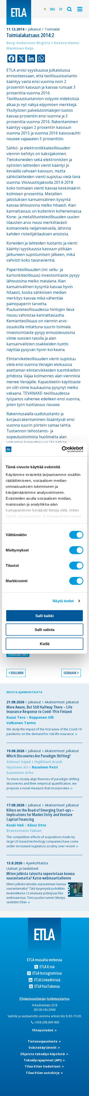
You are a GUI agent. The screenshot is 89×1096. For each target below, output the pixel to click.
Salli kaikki (44, 615)
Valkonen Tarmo (21, 722)
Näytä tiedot (63, 601)
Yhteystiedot (43, 1030)
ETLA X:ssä (47, 966)
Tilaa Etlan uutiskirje (43, 1073)
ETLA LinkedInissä (46, 980)
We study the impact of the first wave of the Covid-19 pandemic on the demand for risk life (44, 731)
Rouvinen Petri (45, 767)
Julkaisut (34, 29)
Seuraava (70, 673)
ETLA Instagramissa (47, 973)
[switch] (76, 550)
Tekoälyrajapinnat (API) (43, 1060)
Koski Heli (15, 825)
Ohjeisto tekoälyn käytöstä (43, 1054)
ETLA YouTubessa (47, 986)
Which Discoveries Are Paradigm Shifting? (38, 756)
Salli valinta (44, 630)
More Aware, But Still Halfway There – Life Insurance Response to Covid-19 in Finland (39, 709)
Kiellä (44, 643)
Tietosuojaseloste (43, 1041)
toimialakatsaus (18, 655)
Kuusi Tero (15, 717)
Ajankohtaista (37, 863)
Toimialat (52, 29)
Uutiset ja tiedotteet (22, 868)
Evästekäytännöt (43, 1047)
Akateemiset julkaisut (62, 702)
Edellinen (17, 673)
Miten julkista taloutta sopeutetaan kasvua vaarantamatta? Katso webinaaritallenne (40, 876)
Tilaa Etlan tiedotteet (43, 1066)
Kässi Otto (36, 825)
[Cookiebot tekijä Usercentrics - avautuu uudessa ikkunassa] (62, 449)
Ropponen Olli (41, 717)
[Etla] (18, 12)
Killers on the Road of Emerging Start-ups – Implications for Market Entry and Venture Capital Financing (40, 814)
